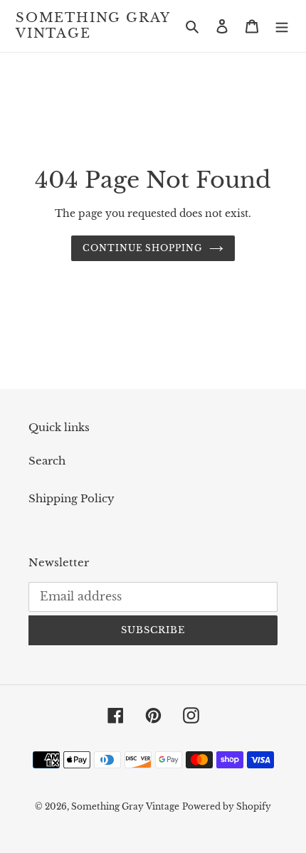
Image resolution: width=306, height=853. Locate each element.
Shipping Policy (71, 498)
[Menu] (282, 26)
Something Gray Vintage (93, 26)
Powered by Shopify (226, 806)
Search (46, 460)
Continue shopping (143, 248)
